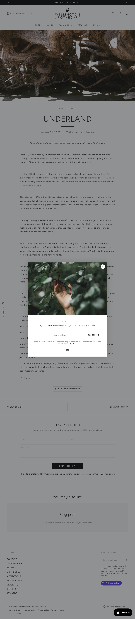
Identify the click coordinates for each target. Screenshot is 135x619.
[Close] (103, 267)
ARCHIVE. (72, 344)
